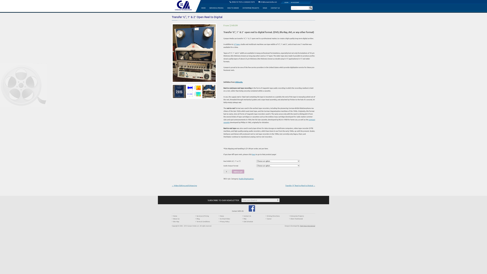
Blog (198, 219)
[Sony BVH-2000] (208, 92)
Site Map (176, 221)
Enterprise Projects (251, 8)
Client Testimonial (296, 219)
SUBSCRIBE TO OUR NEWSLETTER (223, 200)
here (253, 154)
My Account (295, 2)
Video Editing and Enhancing (184, 185)
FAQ (245, 219)
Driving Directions (273, 216)
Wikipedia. (239, 82)
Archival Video (225, 219)
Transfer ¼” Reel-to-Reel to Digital (300, 185)
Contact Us (275, 8)
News (265, 8)
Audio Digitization (246, 178)
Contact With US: (238, 211)
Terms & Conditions (203, 221)
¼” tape (237, 44)
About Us (176, 219)
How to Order (233, 8)
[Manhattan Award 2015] (178, 92)
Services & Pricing (216, 8)
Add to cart (238, 171)
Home (203, 8)
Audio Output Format (230, 166)
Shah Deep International (307, 226)
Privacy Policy (224, 221)
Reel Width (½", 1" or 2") (232, 161)
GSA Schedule (248, 221)
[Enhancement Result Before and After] (193, 92)
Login (286, 2)
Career (269, 219)
